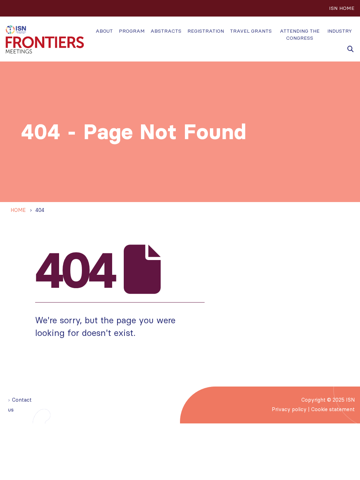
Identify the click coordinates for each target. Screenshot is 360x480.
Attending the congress (300, 34)
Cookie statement (333, 409)
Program (131, 31)
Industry (339, 31)
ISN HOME (341, 8)
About (104, 31)
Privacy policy (289, 409)
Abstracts (165, 31)
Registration (205, 31)
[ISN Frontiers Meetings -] (44, 39)
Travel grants (251, 31)
